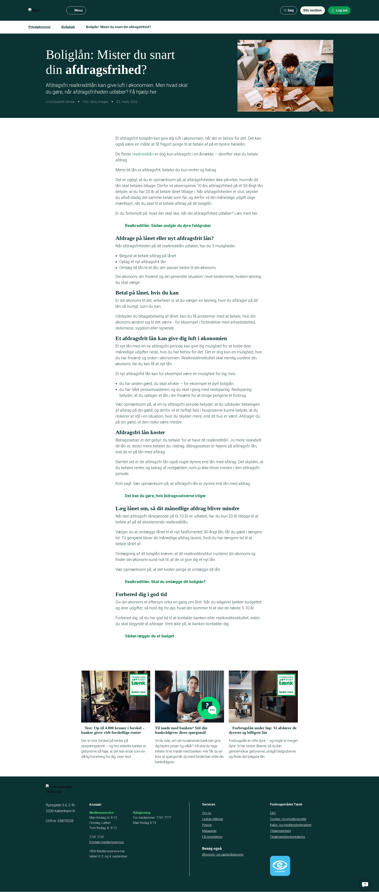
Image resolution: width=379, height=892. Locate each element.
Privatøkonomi (39, 27)
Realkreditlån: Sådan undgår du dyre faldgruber (168, 225)
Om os (206, 813)
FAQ (273, 813)
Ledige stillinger (212, 819)
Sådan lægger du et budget (149, 636)
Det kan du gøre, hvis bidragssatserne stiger (165, 495)
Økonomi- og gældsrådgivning (222, 854)
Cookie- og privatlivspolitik (288, 819)
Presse (207, 825)
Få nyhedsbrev (212, 837)
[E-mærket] (280, 866)
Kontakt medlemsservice (106, 842)
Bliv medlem (312, 10)
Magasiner (209, 831)
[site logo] (44, 10)
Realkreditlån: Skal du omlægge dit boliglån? (165, 581)
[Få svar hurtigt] (365, 884)
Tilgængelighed (280, 831)
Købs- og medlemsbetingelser (290, 825)
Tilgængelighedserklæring (287, 837)
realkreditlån (143, 154)
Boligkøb (68, 27)
